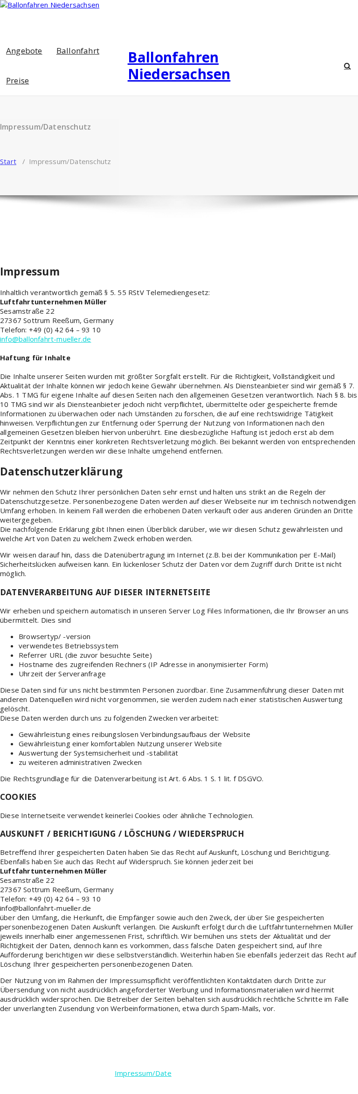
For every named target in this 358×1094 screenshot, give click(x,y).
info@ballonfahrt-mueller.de (45, 339)
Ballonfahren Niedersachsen (179, 66)
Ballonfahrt (77, 50)
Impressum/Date (143, 1073)
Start (8, 161)
